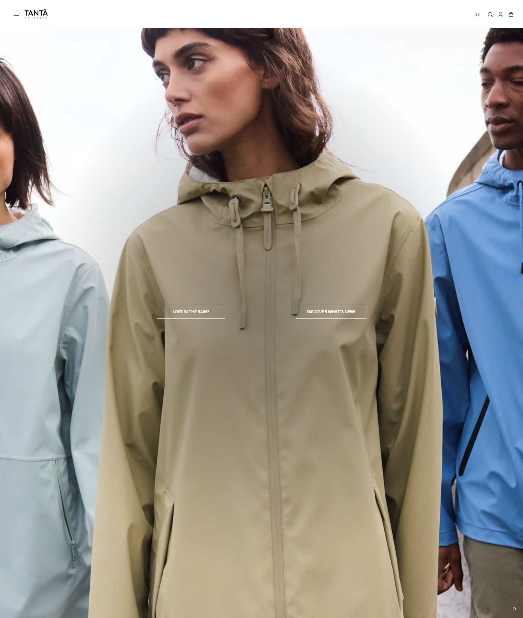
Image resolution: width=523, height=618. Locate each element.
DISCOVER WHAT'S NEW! (331, 311)
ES (477, 14)
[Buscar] (490, 14)
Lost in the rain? (191, 311)
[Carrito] (511, 14)
